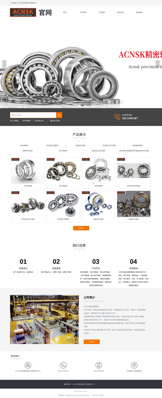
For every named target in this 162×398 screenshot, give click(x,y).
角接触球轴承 (138, 145)
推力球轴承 (63, 151)
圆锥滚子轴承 (28, 151)
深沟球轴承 (26, 121)
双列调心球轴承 (41, 121)
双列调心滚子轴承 (109, 145)
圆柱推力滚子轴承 (98, 151)
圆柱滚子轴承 (55, 121)
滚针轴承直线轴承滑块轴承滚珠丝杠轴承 (134, 151)
